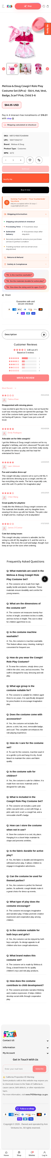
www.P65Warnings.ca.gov (37, 1094)
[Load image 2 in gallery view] (25, 69)
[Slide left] (3, 69)
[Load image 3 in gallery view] (38, 69)
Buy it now (25, 190)
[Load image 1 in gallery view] (12, 69)
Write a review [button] (25, 378)
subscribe (39, 1068)
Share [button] (8, 295)
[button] (3, 6)
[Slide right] (47, 69)
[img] (8, 395)
